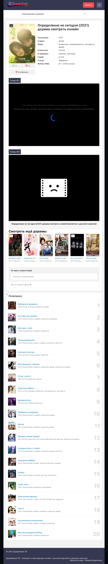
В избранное (23, 72)
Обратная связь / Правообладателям (86, 560)
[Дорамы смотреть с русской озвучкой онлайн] (19, 5)
